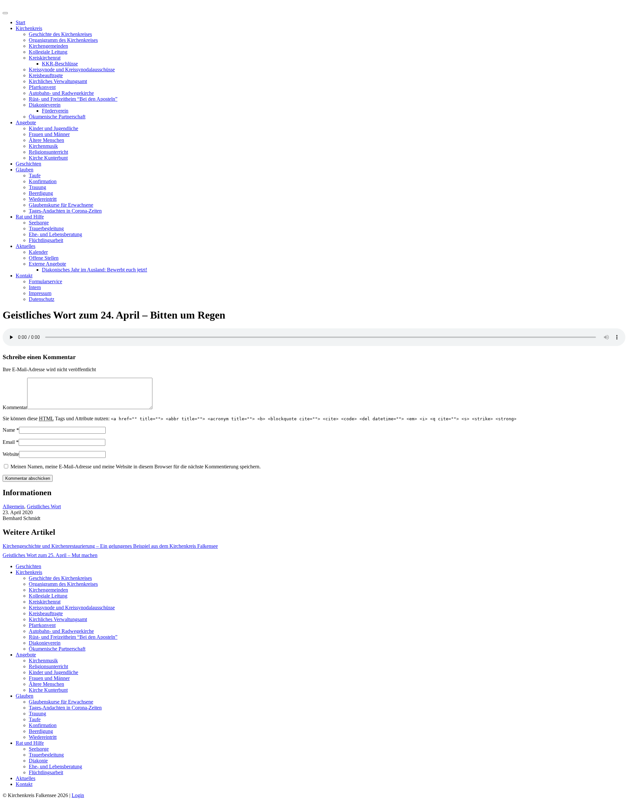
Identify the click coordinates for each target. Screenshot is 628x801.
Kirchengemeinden (48, 46)
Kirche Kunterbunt (48, 158)
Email (9, 442)
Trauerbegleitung (46, 228)
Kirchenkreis (29, 28)
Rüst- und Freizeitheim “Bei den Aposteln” (73, 99)
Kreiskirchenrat (45, 58)
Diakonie (38, 760)
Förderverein (55, 110)
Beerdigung (41, 193)
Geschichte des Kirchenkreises (60, 34)
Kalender (38, 252)
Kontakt (24, 275)
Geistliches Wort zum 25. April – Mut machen (50, 555)
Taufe (35, 175)
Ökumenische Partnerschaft (57, 116)
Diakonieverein (45, 105)
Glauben (24, 169)
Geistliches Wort (44, 506)
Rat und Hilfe (30, 216)
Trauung (37, 187)
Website (11, 454)
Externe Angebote (47, 264)
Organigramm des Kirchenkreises (63, 40)
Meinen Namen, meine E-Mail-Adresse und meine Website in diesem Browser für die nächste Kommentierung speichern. (135, 466)
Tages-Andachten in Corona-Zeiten (65, 211)
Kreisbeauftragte (46, 75)
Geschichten (28, 163)
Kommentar (15, 407)
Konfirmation (43, 181)
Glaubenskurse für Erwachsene (61, 205)
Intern (35, 287)
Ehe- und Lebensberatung (55, 234)
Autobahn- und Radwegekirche (61, 93)
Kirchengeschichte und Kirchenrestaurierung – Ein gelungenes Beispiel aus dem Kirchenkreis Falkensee (110, 546)
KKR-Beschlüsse (60, 63)
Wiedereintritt (43, 199)
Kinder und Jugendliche (53, 128)
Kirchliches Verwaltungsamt (58, 81)
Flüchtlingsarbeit (46, 240)
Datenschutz (41, 299)
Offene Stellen (44, 258)
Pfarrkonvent (42, 87)
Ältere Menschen (46, 140)
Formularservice (45, 281)
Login (78, 795)
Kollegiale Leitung (48, 52)
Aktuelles (25, 246)
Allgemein (13, 506)
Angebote (26, 122)
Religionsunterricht (48, 152)
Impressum (40, 293)
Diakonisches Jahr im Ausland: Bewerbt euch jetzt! (94, 269)
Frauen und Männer (49, 134)
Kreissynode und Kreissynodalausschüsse (72, 69)
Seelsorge (39, 222)
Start (20, 22)
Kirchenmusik (43, 146)
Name (9, 430)
